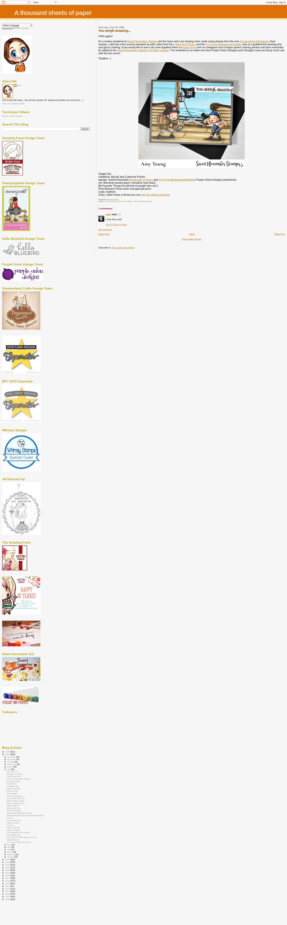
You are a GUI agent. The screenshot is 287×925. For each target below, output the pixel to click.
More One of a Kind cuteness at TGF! (22, 837)
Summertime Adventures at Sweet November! (25, 816)
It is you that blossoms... (16, 798)
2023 (7, 862)
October (10, 762)
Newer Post (103, 234)
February (11, 855)
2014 (7, 886)
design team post (115, 201)
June (9, 845)
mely (108, 214)
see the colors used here (155, 194)
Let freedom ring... (14, 835)
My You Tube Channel (12, 116)
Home (192, 234)
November (11, 759)
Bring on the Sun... (14, 808)
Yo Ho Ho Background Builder (223, 44)
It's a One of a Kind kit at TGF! (19, 842)
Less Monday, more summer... (19, 832)
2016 (7, 881)
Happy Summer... (14, 840)
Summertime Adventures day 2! (19, 813)
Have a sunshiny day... (16, 803)
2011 (7, 894)
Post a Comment (105, 230)
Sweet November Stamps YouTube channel (143, 50)
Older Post (280, 234)
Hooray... (10, 818)
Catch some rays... (14, 776)
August (10, 767)
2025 (7, 754)
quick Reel (189, 47)
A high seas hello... (14, 789)
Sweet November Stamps (142, 41)
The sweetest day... (14, 820)
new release (127, 201)
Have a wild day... (14, 828)
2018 (7, 875)
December (11, 757)
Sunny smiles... (13, 794)
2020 (7, 870)
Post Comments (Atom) (123, 247)
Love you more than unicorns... (19, 779)
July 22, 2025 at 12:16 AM (116, 225)
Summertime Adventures (254, 41)
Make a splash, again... (16, 801)
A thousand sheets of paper (53, 12)
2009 (7, 899)
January (10, 857)
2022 (7, 865)
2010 (7, 897)
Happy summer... (13, 823)
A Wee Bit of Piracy (184, 44)
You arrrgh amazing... (15, 796)
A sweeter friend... (14, 781)
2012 (7, 891)
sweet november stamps (142, 201)
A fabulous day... (13, 786)
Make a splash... (13, 806)
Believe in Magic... (14, 830)
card (106, 201)
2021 (7, 867)
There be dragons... (15, 811)
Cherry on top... (13, 791)
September (11, 764)
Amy (19, 85)
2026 (7, 752)
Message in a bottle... (15, 774)
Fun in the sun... (13, 772)
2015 (7, 883)
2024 (7, 859)
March (10, 852)
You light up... (12, 784)
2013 (7, 889)
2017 (7, 878)
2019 (7, 873)
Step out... (11, 825)
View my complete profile (13, 104)
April (9, 850)
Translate (24, 28)
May (9, 847)
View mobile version (191, 239)
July (9, 769)
